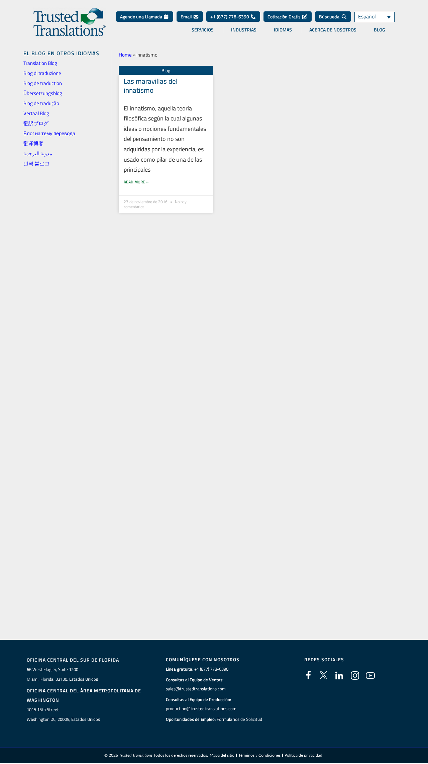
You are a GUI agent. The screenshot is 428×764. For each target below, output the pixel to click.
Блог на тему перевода (49, 133)
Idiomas (283, 29)
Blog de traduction (42, 83)
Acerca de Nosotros (332, 29)
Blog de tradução (41, 103)
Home (125, 55)
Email (187, 16)
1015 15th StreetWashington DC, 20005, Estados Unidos (63, 714)
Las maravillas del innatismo (151, 85)
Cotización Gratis (285, 16)
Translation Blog (40, 63)
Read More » (136, 182)
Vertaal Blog (36, 113)
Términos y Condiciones (259, 755)
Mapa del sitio (222, 755)
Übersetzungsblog (42, 93)
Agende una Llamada (141, 16)
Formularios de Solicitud (239, 719)
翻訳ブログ (35, 123)
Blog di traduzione (42, 73)
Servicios (203, 29)
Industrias (243, 29)
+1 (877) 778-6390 (230, 16)
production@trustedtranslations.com (201, 708)
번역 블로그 (36, 163)
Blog (379, 29)
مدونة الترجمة (37, 153)
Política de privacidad (303, 755)
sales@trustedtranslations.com (196, 688)
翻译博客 (33, 143)
